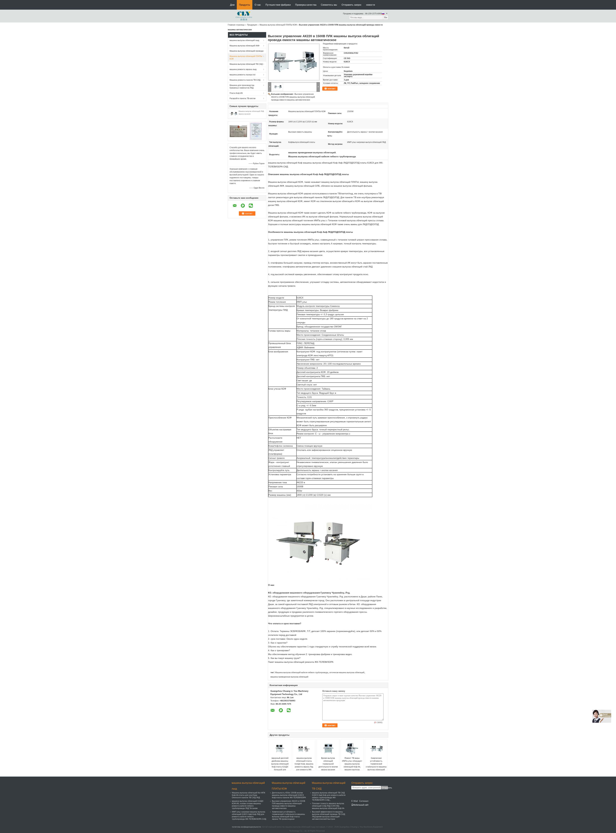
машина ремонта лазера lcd (242, 75)
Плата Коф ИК (236, 93)
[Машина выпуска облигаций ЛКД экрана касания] (233, 113)
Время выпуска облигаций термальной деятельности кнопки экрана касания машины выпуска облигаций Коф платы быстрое (328, 768)
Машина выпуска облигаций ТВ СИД (246, 64)
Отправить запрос (352, 4)
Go (385, 17)
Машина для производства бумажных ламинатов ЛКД (242, 86)
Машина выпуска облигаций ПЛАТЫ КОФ (278, 25)
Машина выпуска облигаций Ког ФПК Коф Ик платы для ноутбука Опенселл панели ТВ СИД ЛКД (248, 795)
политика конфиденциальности (246, 827)
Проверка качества (305, 4)
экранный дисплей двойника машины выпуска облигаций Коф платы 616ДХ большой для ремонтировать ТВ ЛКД (280, 767)
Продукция (252, 25)
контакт (331, 88)
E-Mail (354, 801)
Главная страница (236, 25)
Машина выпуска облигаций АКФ (244, 46)
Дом (232, 4)
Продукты (244, 4)
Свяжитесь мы (329, 4)
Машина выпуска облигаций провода (246, 51)
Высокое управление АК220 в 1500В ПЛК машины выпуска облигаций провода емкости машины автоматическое (293, 97)
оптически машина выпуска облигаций (346, 672)
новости (370, 4)
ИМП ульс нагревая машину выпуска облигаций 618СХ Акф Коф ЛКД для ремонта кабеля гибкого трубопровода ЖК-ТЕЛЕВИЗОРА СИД (249, 815)
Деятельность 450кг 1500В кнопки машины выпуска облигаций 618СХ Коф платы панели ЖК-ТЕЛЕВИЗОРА (289, 795)
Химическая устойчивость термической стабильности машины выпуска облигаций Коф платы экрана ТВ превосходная (376, 767)
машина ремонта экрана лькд (243, 69)
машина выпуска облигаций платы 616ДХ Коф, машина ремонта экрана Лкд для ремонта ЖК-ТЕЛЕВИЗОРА (304, 765)
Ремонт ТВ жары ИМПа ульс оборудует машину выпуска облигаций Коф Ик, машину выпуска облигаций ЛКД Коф (352, 765)
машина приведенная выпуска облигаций (289, 677)
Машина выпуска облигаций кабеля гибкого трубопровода (301, 672)
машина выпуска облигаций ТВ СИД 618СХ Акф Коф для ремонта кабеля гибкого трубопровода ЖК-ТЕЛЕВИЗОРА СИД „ (329, 796)
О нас (258, 4)
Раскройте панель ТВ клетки (243, 98)
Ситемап (363, 801)
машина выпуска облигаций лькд (244, 40)
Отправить (385, 788)
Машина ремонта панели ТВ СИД (245, 80)
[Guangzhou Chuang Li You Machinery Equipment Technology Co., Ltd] (244, 16)
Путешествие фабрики (278, 4)
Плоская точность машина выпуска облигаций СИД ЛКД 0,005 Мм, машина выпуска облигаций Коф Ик (328, 805)
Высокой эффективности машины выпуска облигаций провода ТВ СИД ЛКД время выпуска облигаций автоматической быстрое (328, 815)
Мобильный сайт (361, 805)
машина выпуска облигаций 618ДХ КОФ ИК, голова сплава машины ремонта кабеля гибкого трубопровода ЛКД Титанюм (247, 804)
